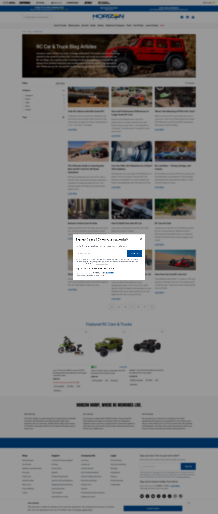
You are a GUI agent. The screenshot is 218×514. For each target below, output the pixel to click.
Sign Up (134, 253)
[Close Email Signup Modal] (140, 239)
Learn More (110, 273)
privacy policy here (102, 264)
